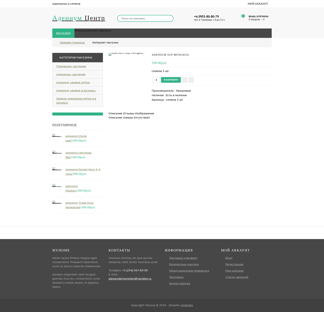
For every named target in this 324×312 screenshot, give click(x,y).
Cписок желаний (236, 277)
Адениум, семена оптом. (73, 82)
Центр (78, 18)
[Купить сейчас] (191, 80)
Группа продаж (179, 283)
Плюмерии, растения (71, 66)
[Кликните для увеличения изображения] (126, 54)
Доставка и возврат (183, 258)
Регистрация (234, 264)
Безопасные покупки (184, 264)
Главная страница (72, 42)
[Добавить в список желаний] (184, 80)
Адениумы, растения (70, 74)
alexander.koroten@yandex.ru (130, 278)
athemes (187, 305)
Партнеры (176, 277)
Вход (228, 258)
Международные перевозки (189, 270)
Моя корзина (234, 270)
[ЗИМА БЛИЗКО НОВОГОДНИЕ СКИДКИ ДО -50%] (77, 114)
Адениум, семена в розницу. (76, 90)
